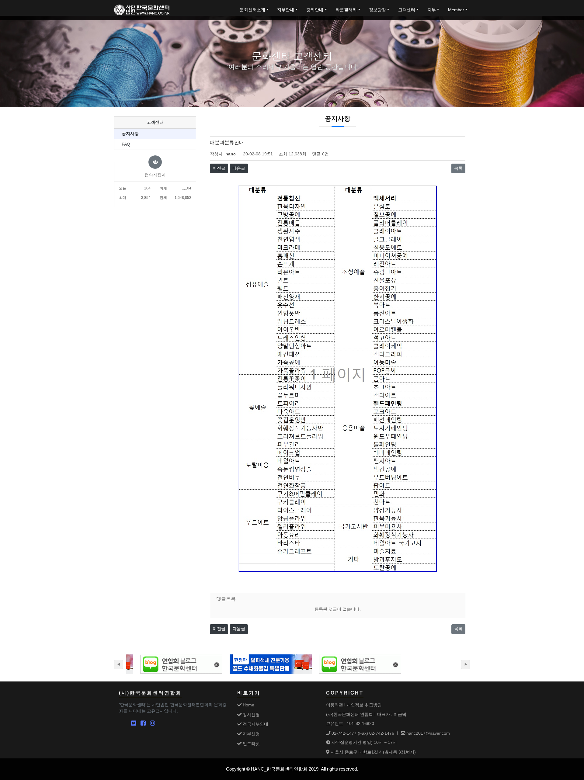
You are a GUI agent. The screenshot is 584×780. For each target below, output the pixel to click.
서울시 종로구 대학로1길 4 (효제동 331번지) (372, 752)
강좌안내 (314, 10)
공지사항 (130, 133)
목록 (458, 168)
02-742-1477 (343, 733)
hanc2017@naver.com (427, 733)
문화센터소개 (252, 10)
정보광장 (377, 10)
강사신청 (251, 714)
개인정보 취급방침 (364, 704)
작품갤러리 (346, 10)
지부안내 (285, 10)
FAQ (126, 144)
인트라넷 (251, 743)
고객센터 (406, 10)
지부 (431, 10)
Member (456, 10)
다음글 (238, 168)
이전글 (219, 168)
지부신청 (251, 733)
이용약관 (334, 704)
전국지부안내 (255, 724)
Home (248, 704)
